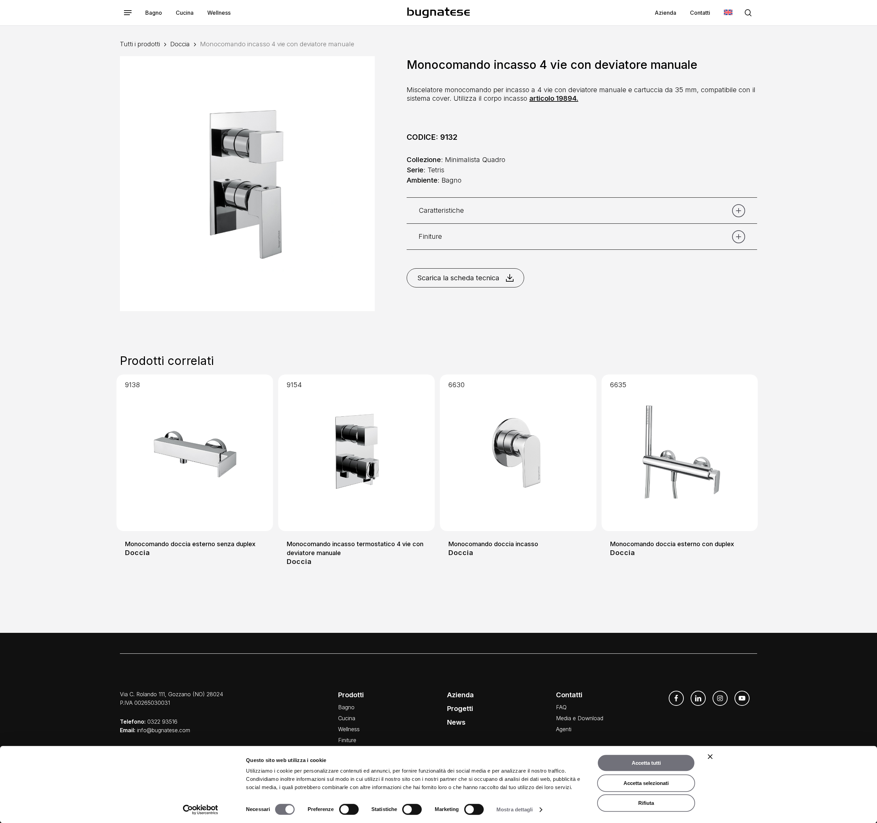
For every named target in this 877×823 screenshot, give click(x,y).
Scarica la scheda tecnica (458, 278)
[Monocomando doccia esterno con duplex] (680, 452)
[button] (128, 12)
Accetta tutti (646, 763)
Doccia (180, 44)
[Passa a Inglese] (728, 13)
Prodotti (351, 695)
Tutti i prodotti (140, 44)
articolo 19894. (553, 98)
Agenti (563, 729)
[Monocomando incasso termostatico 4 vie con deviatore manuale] (356, 452)
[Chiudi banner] (710, 756)
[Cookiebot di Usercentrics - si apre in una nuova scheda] (201, 809)
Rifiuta (646, 803)
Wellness (349, 729)
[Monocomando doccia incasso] (518, 452)
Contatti (569, 695)
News (456, 722)
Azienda (460, 695)
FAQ (561, 707)
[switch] (349, 809)
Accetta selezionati (646, 783)
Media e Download (579, 718)
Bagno (346, 707)
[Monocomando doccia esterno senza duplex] (194, 452)
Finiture (347, 740)
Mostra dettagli (514, 809)
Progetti (460, 708)
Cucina (346, 718)
